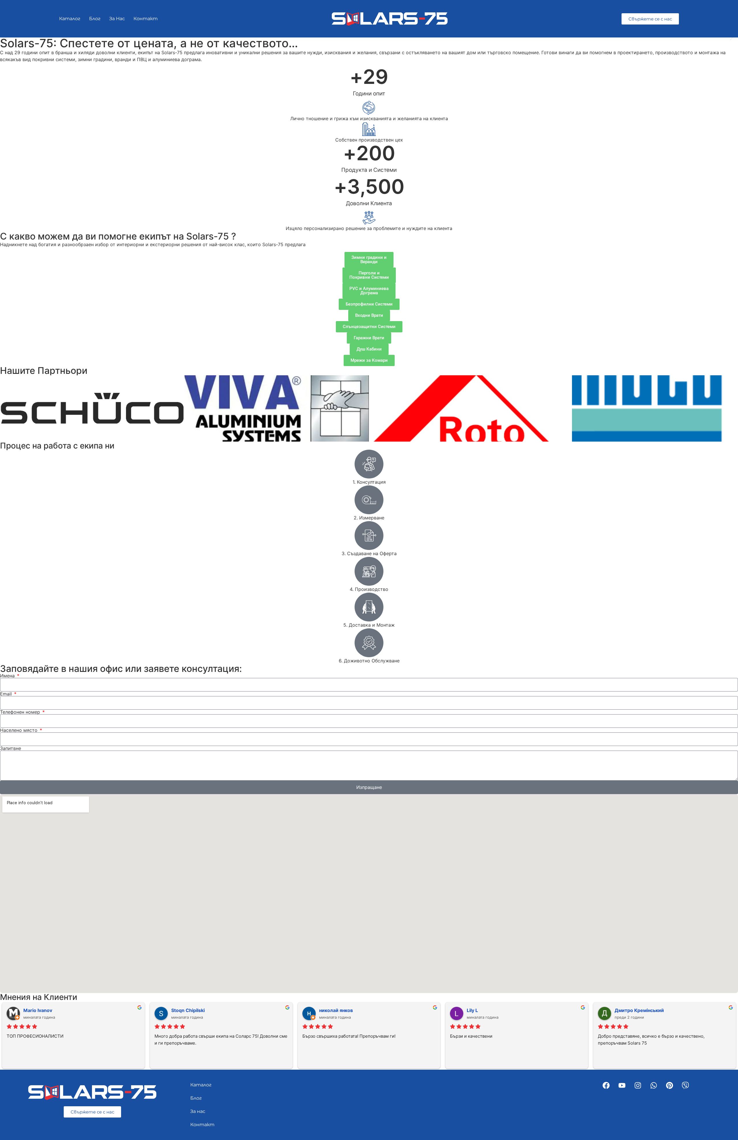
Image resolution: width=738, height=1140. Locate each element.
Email (6, 693)
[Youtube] (622, 1085)
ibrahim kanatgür (191, 1010)
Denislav (476, 1010)
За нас (117, 18)
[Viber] (685, 1085)
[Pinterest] (669, 1085)
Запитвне (10, 748)
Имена (8, 675)
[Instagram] (638, 1085)
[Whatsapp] (654, 1085)
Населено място (19, 730)
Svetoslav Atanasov (46, 1010)
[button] (6, 37)
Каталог (69, 18)
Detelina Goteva (337, 1010)
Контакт (145, 18)
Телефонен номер (21, 712)
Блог (95, 18)
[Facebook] (606, 1085)
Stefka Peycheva (633, 1010)
